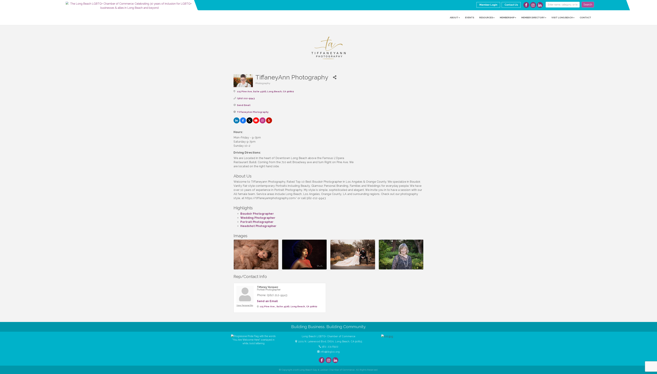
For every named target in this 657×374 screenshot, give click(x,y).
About (454, 17)
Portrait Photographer (257, 222)
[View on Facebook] (243, 122)
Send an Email (267, 301)
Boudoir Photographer (257, 213)
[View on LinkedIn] (237, 122)
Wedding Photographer (257, 217)
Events (469, 17)
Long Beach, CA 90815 (330, 341)
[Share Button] (335, 77)
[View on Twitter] (250, 122)
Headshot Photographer (258, 226)
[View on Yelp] (269, 122)
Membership (507, 17)
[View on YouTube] (256, 122)
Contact (585, 17)
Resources (486, 17)
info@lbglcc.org (330, 351)
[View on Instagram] (263, 122)
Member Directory (533, 17)
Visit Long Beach (562, 17)
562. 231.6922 (329, 346)
